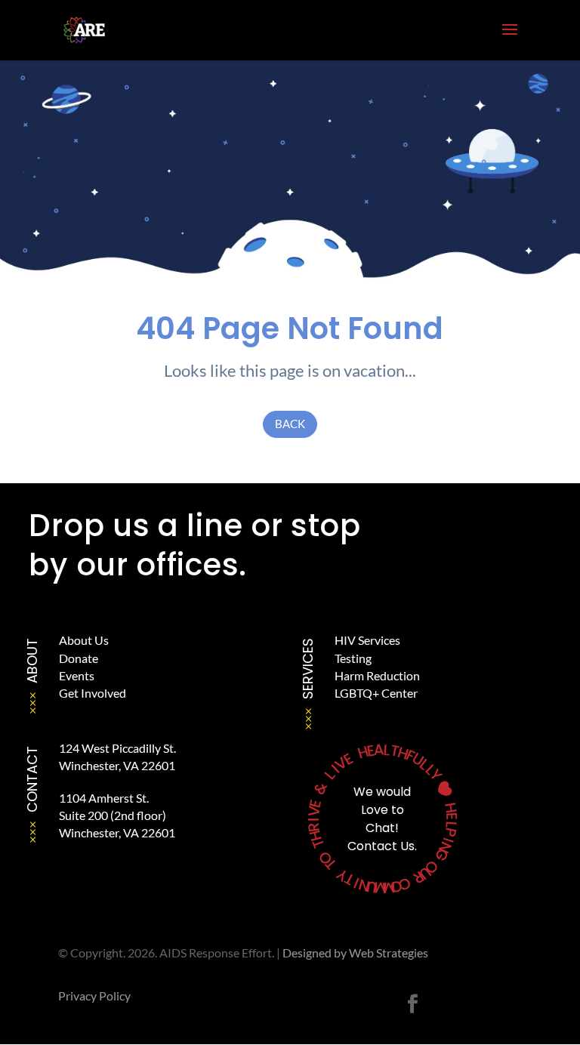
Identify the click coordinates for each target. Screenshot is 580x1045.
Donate (78, 658)
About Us (84, 640)
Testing (353, 658)
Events (76, 675)
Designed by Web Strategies (355, 952)
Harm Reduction (377, 675)
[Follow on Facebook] (412, 1004)
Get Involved (92, 693)
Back (290, 423)
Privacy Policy (94, 995)
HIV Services (367, 640)
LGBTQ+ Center (376, 693)
